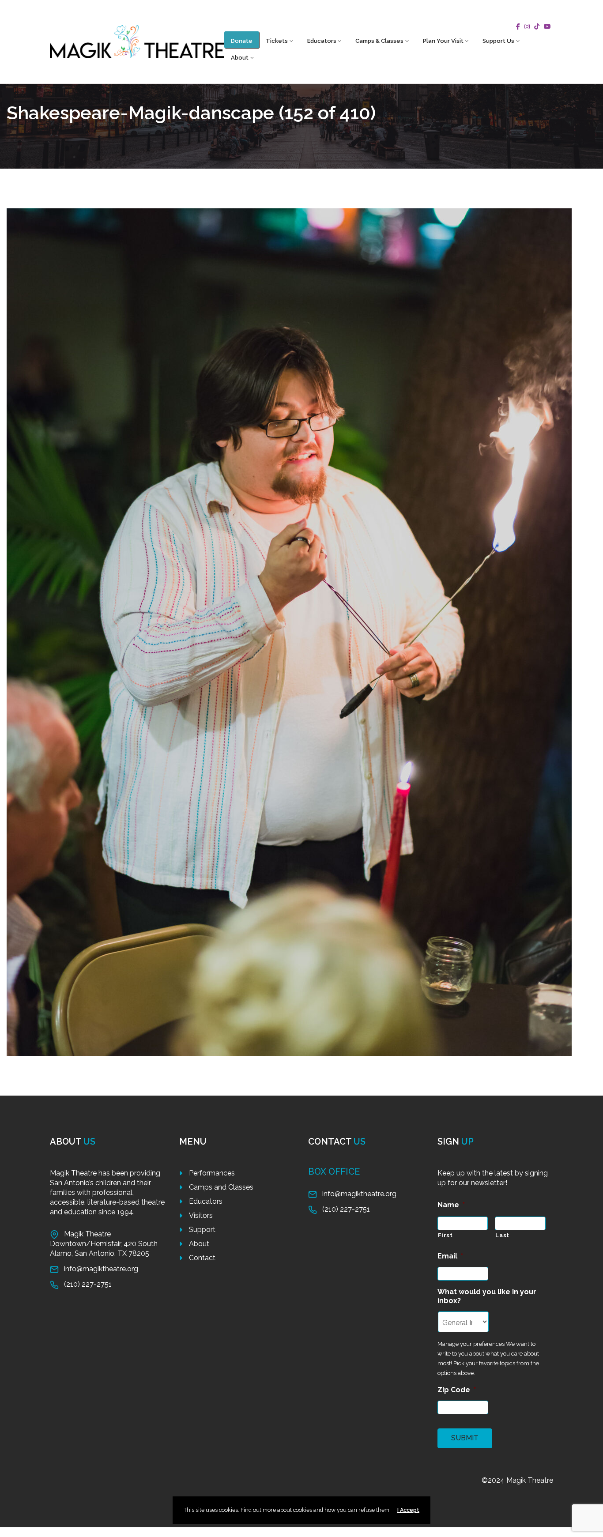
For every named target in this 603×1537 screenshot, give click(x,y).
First (445, 1235)
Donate (242, 41)
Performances (212, 1173)
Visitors (201, 1215)
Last (502, 1235)
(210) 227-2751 (88, 1284)
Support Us (498, 41)
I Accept (408, 1510)
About (240, 57)
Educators (321, 41)
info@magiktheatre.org (101, 1269)
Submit (465, 1438)
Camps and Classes (221, 1187)
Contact (202, 1258)
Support (202, 1229)
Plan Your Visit (443, 41)
